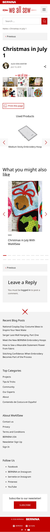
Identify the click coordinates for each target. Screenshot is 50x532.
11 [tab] (4, 259)
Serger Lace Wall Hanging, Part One (21, 335)
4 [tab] (18, 255)
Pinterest (12, 481)
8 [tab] (37, 255)
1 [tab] (4, 255)
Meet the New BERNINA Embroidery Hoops (24, 340)
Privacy (6, 426)
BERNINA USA (9, 436)
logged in (26, 290)
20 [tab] (46, 259)
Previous (11, 36)
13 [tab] (14, 259)
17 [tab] (32, 259)
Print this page (15, 105)
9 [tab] (42, 255)
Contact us (8, 421)
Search (44, 21)
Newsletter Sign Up (12, 441)
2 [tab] (9, 255)
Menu (44, 9)
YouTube (12, 486)
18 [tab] (37, 259)
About (6, 396)
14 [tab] (18, 259)
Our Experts (9, 391)
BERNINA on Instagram (19, 471)
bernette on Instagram (19, 476)
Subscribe (25, 505)
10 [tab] (46, 255)
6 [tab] (28, 255)
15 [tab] (23, 259)
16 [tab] (28, 259)
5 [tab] (23, 255)
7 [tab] (32, 255)
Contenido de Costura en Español (19, 402)
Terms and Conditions (14, 431)
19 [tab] (42, 259)
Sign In (6, 446)
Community (8, 386)
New (10, 235)
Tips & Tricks (9, 381)
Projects (7, 376)
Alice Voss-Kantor (19, 64)
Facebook (13, 466)
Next (46, 142)
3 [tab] (14, 255)
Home (5, 28)
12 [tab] (9, 259)
